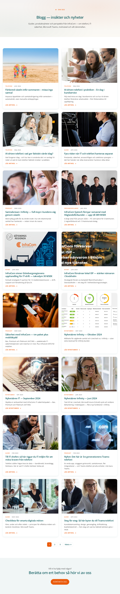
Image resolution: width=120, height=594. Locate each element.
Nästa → (68, 544)
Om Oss (61, 10)
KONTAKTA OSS (60, 581)
